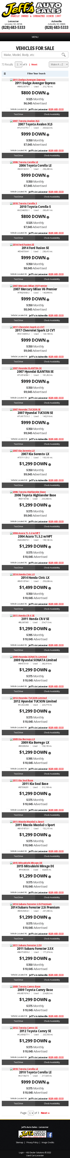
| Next (32, 64)
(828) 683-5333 (13, 27)
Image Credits (48, 1142)
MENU (35, 36)
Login (21, 1152)
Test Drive (18, 114)
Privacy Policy (32, 1142)
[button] (48, 93)
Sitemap (19, 1142)
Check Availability (52, 114)
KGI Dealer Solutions (35, 1152)
